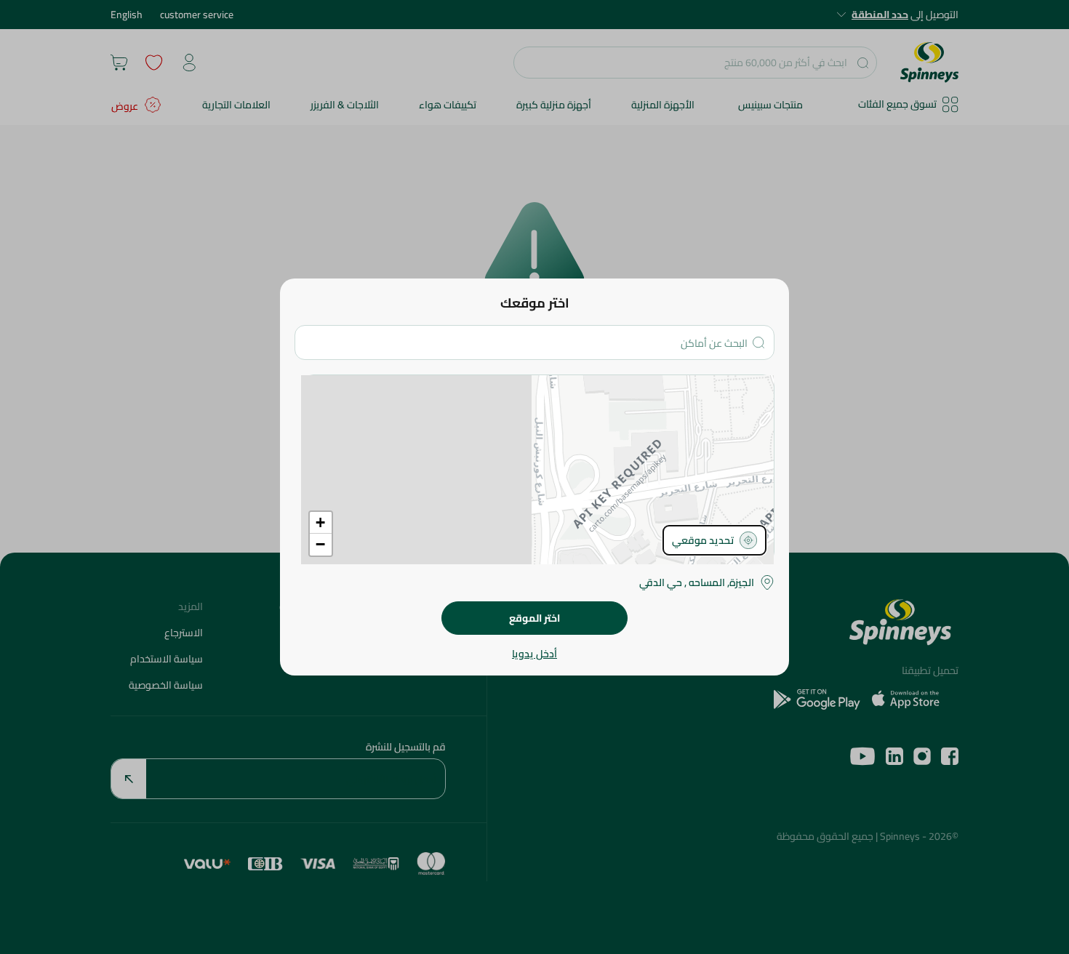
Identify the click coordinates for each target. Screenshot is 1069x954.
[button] (321, 523)
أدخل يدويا (534, 653)
